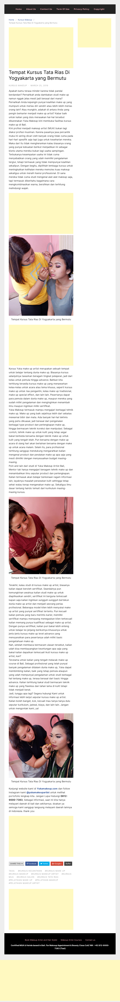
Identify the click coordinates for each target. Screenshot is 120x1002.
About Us (31, 9)
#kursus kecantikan (30, 871)
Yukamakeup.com (47, 788)
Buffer (68, 863)
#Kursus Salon (25, 877)
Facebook (32, 863)
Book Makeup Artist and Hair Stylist (41, 940)
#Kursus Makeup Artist (45, 874)
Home (19, 9)
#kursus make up (55, 871)
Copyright (99, 9)
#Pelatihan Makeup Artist (24, 883)
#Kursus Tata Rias (47, 877)
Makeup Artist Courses (71, 940)
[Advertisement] (41, 47)
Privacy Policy (81, 9)
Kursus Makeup (25, 20)
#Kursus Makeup (18, 874)
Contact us (46, 9)
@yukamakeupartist (37, 792)
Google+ (58, 863)
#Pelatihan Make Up (20, 880)
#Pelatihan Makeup (46, 880)
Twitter (45, 863)
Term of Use (63, 9)
